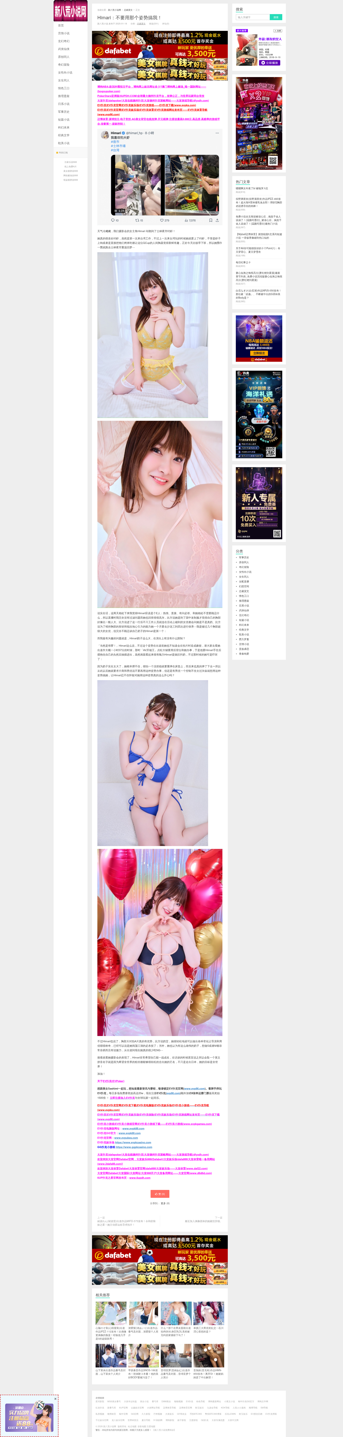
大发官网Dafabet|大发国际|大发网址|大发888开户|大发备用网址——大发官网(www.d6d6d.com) (154, 1173)
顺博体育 (111, 1413)
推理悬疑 (63, 96)
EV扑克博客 (271, 1413)
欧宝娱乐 (199, 1407)
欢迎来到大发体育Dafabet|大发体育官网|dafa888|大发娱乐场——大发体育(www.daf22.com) (152, 1168)
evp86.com (173, 1093)
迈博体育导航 (169, 1407)
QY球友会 (182, 1413)
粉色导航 (200, 1401)
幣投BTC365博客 (213, 1413)
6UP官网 (123, 1407)
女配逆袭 (244, 581)
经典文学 (63, 135)
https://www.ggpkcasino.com (134, 1147)
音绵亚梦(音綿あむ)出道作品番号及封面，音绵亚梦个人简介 (176, 1373)
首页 (61, 25)
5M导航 (264, 1407)
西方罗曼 (244, 639)
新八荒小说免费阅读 (164, 1429)
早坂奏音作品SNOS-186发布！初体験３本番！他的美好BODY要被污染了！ (143, 1373)
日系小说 (63, 104)
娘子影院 (181, 1419)
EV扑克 (189, 1401)
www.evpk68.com (130, 1133)
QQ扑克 (204, 1419)
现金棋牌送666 (70, 179)
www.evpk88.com (133, 1128)
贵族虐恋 (244, 649)
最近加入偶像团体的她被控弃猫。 (203, 1221)
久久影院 (146, 1413)
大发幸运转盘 (130, 1401)
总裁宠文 (128, 9)
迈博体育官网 (185, 1407)
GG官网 (134, 1413)
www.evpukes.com (126, 1138)
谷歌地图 (142, 1426)
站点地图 (132, 1426)
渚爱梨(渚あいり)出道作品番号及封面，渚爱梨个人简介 (143, 1331)
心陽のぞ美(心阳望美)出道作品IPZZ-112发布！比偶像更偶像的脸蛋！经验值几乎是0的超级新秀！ (111, 1333)
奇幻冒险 (63, 64)
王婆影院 (193, 1419)
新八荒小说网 (71, 10)
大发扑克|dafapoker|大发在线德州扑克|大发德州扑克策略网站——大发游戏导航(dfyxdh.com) (153, 100)
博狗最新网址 (214, 1401)
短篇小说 (63, 119)
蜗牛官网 (123, 1413)
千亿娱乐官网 (102, 1419)
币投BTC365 (196, 1413)
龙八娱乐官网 (118, 1419)
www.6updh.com (139, 1178)
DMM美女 (166, 1401)
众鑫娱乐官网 (137, 1407)
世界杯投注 (133, 1419)
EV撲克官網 (256, 1413)
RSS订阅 (63, 152)
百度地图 (151, 1426)
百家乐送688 (70, 161)
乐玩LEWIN (230, 1413)
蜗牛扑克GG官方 (246, 1401)
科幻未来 (63, 127)
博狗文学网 (262, 1401)
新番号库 (111, 1407)
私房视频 (100, 1413)
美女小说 (144, 1401)
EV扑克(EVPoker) (113, 1081)
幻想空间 (244, 586)
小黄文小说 (229, 1401)
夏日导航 (146, 1419)
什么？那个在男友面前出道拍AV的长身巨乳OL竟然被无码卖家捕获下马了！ (176, 1331)
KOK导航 (225, 1407)
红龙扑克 (100, 1407)
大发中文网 (233, 1419)
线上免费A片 (70, 166)
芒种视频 (157, 1413)
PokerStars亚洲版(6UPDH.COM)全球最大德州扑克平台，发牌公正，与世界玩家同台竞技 (150, 96)
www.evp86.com (194, 1088)
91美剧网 (157, 1419)
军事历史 (63, 112)
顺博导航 (253, 1407)
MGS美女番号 (114, 1401)
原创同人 (63, 57)
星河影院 (100, 1401)
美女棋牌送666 (70, 170)
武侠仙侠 (63, 49)
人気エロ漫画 (239, 1407)
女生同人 (63, 80)
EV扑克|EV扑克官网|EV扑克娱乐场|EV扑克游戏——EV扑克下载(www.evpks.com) (146, 105)
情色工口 (63, 88)
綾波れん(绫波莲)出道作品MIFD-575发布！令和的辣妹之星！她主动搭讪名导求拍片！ (126, 1222)
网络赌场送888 (70, 175)
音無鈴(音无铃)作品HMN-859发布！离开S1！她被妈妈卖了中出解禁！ (208, 1373)
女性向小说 (65, 72)
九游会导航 (212, 1407)
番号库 (155, 1401)
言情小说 (63, 33)
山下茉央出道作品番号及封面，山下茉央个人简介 (111, 1371)
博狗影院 (170, 1419)
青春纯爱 (244, 653)
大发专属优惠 (218, 1419)
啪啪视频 (178, 1401)
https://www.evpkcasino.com (133, 1142)
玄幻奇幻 (63, 41)
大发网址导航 (153, 1407)
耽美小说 (63, 143)
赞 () (161, 1194)
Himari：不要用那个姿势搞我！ (129, 17)
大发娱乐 (169, 1413)
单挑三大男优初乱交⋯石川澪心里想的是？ (208, 1329)
